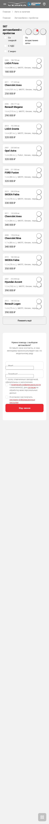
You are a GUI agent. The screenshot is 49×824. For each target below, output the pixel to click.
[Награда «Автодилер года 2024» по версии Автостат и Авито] (34, 4)
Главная (6, 17)
